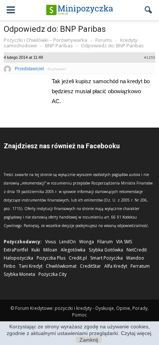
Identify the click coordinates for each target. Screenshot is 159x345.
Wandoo (135, 258)
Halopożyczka (18, 258)
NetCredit (136, 250)
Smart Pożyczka (106, 258)
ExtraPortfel (16, 250)
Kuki (35, 250)
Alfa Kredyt (115, 266)
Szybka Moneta (19, 274)
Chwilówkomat (61, 266)
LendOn (67, 242)
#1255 (149, 57)
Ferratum (140, 266)
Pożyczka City (52, 274)
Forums (103, 40)
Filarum (105, 242)
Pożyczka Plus (51, 258)
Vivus (50, 242)
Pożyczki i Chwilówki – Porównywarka (45, 40)
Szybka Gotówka (106, 250)
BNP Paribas (59, 45)
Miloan (50, 250)
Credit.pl (78, 258)
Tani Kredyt (31, 266)
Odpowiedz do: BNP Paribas (55, 29)
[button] (148, 10)
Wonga (86, 242)
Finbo (10, 266)
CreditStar (90, 266)
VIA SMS (124, 242)
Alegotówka (73, 250)
